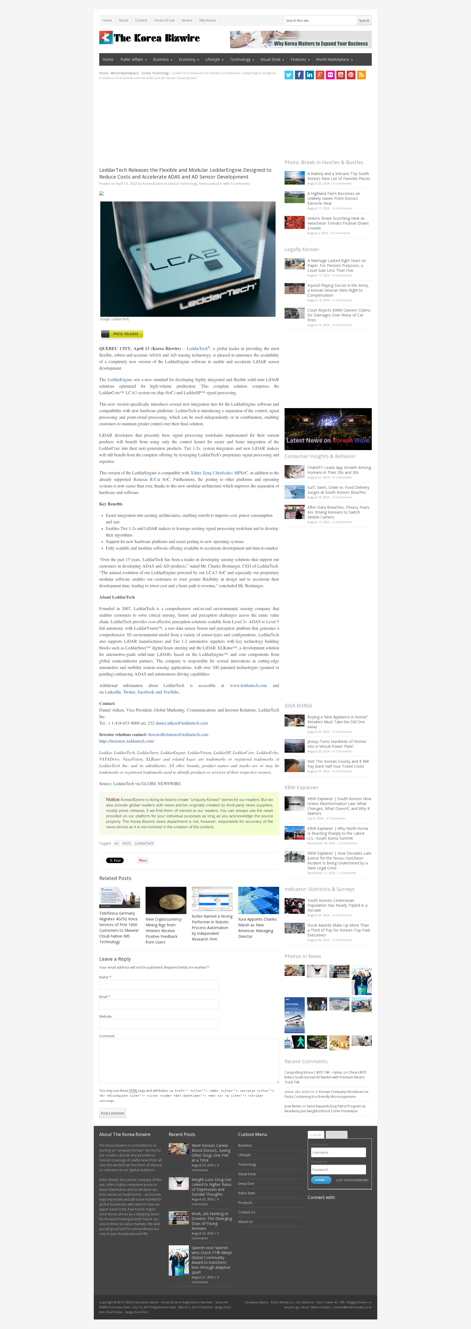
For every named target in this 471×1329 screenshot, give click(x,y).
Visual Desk (270, 59)
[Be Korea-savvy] (150, 37)
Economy (187, 59)
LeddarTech (197, 348)
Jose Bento (293, 1106)
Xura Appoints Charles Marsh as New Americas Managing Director (257, 928)
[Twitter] (289, 75)
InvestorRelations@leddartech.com (178, 734)
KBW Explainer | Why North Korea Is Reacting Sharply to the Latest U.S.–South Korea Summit (337, 833)
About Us (245, 1221)
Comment (106, 1036)
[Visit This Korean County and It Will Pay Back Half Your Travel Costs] (295, 765)
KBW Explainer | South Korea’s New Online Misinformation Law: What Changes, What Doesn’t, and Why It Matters (339, 806)
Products (245, 1202)
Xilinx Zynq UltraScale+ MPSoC (219, 472)
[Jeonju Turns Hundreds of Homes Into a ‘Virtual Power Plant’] (295, 745)
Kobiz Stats (246, 1193)
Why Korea (207, 20)
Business (161, 59)
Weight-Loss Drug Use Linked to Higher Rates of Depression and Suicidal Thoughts (212, 1187)
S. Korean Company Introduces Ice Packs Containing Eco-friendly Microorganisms (327, 1094)
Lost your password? (352, 1180)
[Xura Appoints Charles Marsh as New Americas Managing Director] (258, 900)
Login (316, 1135)
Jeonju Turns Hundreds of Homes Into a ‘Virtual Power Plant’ (337, 744)
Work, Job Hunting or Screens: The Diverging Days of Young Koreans (212, 1221)
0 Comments (342, 183)
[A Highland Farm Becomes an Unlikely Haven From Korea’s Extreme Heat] (295, 197)
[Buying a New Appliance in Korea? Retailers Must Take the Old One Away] (295, 721)
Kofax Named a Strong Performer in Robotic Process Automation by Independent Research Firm (212, 928)
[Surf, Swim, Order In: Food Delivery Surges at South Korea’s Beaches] (295, 492)
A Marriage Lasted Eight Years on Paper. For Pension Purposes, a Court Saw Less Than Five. (336, 265)
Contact (141, 20)
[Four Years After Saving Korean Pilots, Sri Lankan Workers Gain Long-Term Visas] (362, 1004)
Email (104, 997)
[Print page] (189, 193)
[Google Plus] (320, 75)
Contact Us (246, 1212)
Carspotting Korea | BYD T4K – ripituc (314, 1072)
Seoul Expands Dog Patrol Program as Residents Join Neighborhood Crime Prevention (325, 1108)
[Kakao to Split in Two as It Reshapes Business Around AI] (317, 1004)
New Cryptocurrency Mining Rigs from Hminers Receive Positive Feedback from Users (164, 931)
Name (105, 977)
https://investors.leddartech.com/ (126, 741)
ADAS (126, 843)
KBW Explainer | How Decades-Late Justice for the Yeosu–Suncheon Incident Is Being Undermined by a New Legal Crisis (339, 860)
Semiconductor (210, 183)
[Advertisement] (189, 123)
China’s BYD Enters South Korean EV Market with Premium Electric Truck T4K (326, 1077)
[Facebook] (299, 75)
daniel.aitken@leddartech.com (182, 723)
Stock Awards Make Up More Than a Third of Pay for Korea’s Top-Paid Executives (338, 930)
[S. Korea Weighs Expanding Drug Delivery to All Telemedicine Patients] (362, 1040)
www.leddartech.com (248, 685)
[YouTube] (340, 75)
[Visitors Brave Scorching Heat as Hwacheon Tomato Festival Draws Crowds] (295, 222)
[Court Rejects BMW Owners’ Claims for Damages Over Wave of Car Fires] (295, 313)
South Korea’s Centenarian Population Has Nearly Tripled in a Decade (337, 905)
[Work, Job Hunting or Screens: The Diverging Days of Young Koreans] (339, 971)
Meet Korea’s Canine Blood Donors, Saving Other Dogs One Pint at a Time (211, 1153)
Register (336, 1135)
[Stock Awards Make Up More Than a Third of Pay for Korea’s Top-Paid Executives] (295, 928)
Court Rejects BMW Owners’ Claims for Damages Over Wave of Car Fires (338, 315)
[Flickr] (330, 75)
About (123, 20)
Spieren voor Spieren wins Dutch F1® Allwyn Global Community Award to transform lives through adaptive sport (212, 1260)
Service (187, 20)
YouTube (171, 692)
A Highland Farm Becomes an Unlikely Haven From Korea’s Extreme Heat (333, 198)
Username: (319, 1144)
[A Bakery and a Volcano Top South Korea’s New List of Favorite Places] (295, 178)
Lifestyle (212, 59)
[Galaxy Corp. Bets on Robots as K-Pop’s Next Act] (317, 1042)
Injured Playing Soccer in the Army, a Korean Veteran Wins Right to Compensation (338, 290)
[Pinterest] (351, 75)
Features (298, 59)
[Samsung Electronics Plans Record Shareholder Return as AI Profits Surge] (295, 1042)
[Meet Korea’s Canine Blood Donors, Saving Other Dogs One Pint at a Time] (295, 970)
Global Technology (155, 73)
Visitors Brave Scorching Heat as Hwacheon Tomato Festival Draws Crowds (338, 223)
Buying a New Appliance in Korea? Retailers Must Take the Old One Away (337, 721)
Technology (240, 59)
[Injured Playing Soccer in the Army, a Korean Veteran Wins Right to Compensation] (295, 288)
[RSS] (361, 75)
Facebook (146, 692)
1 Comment (347, 873)
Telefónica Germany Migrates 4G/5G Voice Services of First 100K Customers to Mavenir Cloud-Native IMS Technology (119, 927)
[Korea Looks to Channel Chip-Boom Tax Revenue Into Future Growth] (339, 1004)
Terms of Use (164, 20)
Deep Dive (246, 1183)
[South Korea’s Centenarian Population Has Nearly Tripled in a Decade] (295, 906)
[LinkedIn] (309, 75)
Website (105, 1016)
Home (107, 20)
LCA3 (131, 392)
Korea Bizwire (153, 183)
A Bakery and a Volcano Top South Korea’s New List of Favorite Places (338, 176)
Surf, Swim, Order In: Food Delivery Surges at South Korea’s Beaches (338, 490)
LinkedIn (113, 692)
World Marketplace (332, 59)
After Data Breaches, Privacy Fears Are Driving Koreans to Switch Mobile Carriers (338, 512)
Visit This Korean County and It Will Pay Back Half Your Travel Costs (338, 764)
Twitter (129, 692)
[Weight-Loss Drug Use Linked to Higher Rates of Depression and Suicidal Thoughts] (317, 971)
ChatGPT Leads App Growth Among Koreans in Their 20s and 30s (339, 470)
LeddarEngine (120, 379)
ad (116, 843)
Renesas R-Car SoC (152, 479)
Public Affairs (131, 59)
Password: (319, 1161)
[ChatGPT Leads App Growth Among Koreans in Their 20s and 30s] (295, 471)
